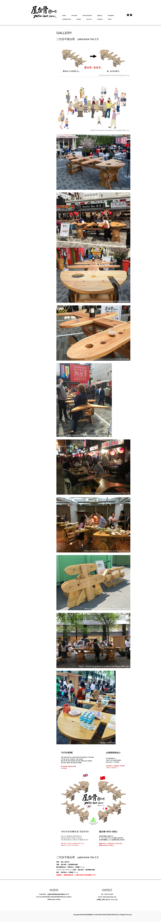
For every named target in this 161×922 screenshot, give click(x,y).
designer (111, 15)
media (79, 19)
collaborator (66, 19)
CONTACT (107, 890)
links (110, 19)
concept (74, 15)
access (89, 19)
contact (100, 19)
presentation (87, 15)
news (64, 15)
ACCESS (54, 890)
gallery (99, 15)
